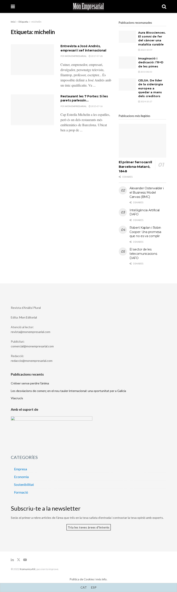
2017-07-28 (97, 56)
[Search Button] (164, 6)
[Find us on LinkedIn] (12, 559)
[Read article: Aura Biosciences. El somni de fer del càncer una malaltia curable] (127, 37)
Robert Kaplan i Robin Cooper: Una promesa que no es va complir (145, 232)
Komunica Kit (27, 569)
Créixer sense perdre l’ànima (30, 383)
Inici (13, 21)
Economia (21, 477)
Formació (21, 492)
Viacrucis (17, 398)
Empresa (20, 469)
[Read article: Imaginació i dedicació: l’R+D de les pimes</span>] (127, 62)
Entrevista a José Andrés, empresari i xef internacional (83, 48)
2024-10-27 (146, 101)
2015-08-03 (146, 71)
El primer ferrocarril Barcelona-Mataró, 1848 (135, 166)
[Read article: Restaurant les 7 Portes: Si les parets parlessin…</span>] (32, 109)
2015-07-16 (97, 106)
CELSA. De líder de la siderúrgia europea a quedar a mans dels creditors (150, 88)
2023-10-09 (146, 49)
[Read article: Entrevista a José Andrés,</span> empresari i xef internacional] (32, 59)
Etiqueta (23, 21)
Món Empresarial (76, 56)
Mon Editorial (28, 317)
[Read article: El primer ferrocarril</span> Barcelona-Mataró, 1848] (142, 141)
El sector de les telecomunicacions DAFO (143, 253)
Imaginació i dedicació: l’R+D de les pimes (150, 62)
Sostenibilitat (24, 484)
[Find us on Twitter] (18, 559)
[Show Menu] (13, 6)
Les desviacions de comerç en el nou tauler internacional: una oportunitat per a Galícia (68, 391)
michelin (36, 21)
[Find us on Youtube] (25, 559)
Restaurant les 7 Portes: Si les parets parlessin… (84, 98)
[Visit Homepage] (88, 6)
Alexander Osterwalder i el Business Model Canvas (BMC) (147, 192)
